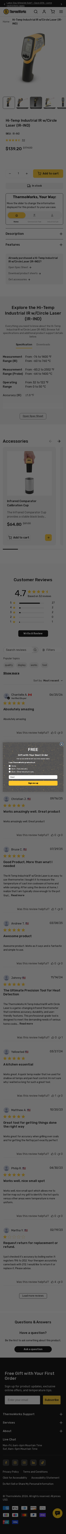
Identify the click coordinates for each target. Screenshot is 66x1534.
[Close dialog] (61, 744)
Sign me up (33, 783)
